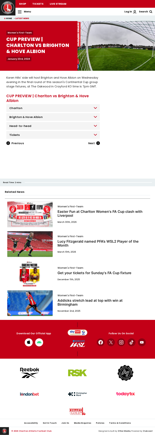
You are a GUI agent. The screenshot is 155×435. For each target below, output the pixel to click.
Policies (100, 423)
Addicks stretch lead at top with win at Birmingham (90, 302)
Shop (22, 4)
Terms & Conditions (120, 423)
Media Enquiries (82, 423)
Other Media (124, 431)
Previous (18, 143)
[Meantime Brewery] (125, 373)
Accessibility (31, 423)
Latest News (22, 18)
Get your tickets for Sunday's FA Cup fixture (94, 273)
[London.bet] (29, 394)
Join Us (65, 423)
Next (91, 143)
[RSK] (77, 372)
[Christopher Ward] (77, 394)
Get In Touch (50, 423)
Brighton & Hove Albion (26, 117)
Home (9, 18)
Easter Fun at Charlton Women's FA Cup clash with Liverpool (100, 213)
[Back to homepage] (7, 7)
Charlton (15, 108)
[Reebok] (29, 373)
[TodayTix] (125, 394)
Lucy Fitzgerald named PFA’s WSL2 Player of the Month (98, 243)
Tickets (37, 4)
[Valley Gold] (77, 411)
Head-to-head (20, 126)
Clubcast (148, 431)
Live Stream (58, 4)
